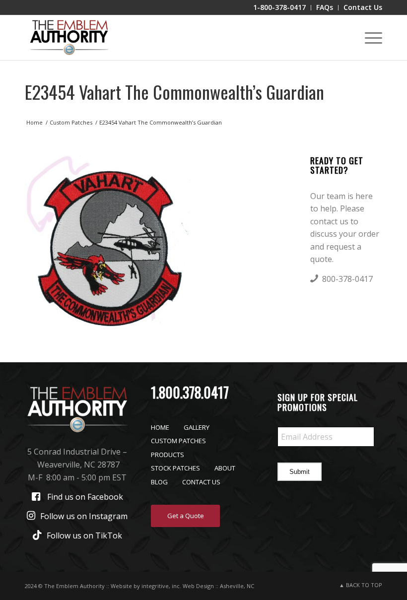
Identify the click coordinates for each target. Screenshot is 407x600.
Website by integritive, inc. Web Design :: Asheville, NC (182, 586)
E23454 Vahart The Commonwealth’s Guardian (174, 91)
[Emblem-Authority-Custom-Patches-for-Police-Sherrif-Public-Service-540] (69, 37)
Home (160, 427)
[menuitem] (279, 7)
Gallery (196, 427)
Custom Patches (178, 440)
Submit (299, 471)
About (224, 468)
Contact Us (201, 481)
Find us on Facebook (85, 496)
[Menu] (368, 37)
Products (167, 454)
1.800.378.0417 (190, 392)
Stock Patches (175, 468)
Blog (159, 481)
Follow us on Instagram (84, 516)
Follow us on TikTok (84, 535)
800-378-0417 (347, 278)
